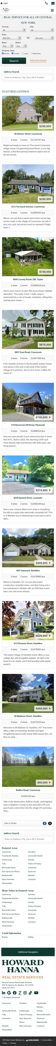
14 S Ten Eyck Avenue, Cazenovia (28, 207)
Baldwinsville (7, 875)
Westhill (31, 875)
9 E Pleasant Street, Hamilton (28, 643)
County (5, 27)
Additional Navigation (28, 951)
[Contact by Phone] (46, 3)
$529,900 (43, 635)
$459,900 (43, 708)
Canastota (32, 867)
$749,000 (45, 271)
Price (4, 35)
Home (6, 53)
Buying (5, 937)
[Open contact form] (53, 3)
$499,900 (43, 562)
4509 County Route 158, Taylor (28, 279)
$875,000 (45, 344)
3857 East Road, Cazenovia (28, 352)
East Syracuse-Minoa (11, 871)
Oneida (31, 860)
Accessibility (47, 1040)
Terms (5, 1043)
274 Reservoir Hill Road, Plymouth (28, 425)
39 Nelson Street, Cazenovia (28, 134)
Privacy (13, 1043)
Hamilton (31, 852)
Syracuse (32, 871)
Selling (30, 937)
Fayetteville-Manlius (10, 856)
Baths (18, 43)
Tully (4, 864)
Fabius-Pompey (34, 864)
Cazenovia (6, 852)
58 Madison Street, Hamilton (28, 716)
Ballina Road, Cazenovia (28, 790)
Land (25, 53)
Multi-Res (36, 53)
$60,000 (44, 782)
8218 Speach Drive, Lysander (28, 498)
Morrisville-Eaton (9, 867)
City (31, 27)
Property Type (8, 50)
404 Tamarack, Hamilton (28, 570)
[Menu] (52, 10)
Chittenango (7, 860)
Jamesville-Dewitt (35, 856)
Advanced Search (38, 60)
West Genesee (8, 879)
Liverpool (32, 879)
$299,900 (45, 126)
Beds (4, 43)
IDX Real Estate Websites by (14, 1040)
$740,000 (43, 417)
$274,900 (43, 490)
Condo (16, 53)
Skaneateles (7, 883)
